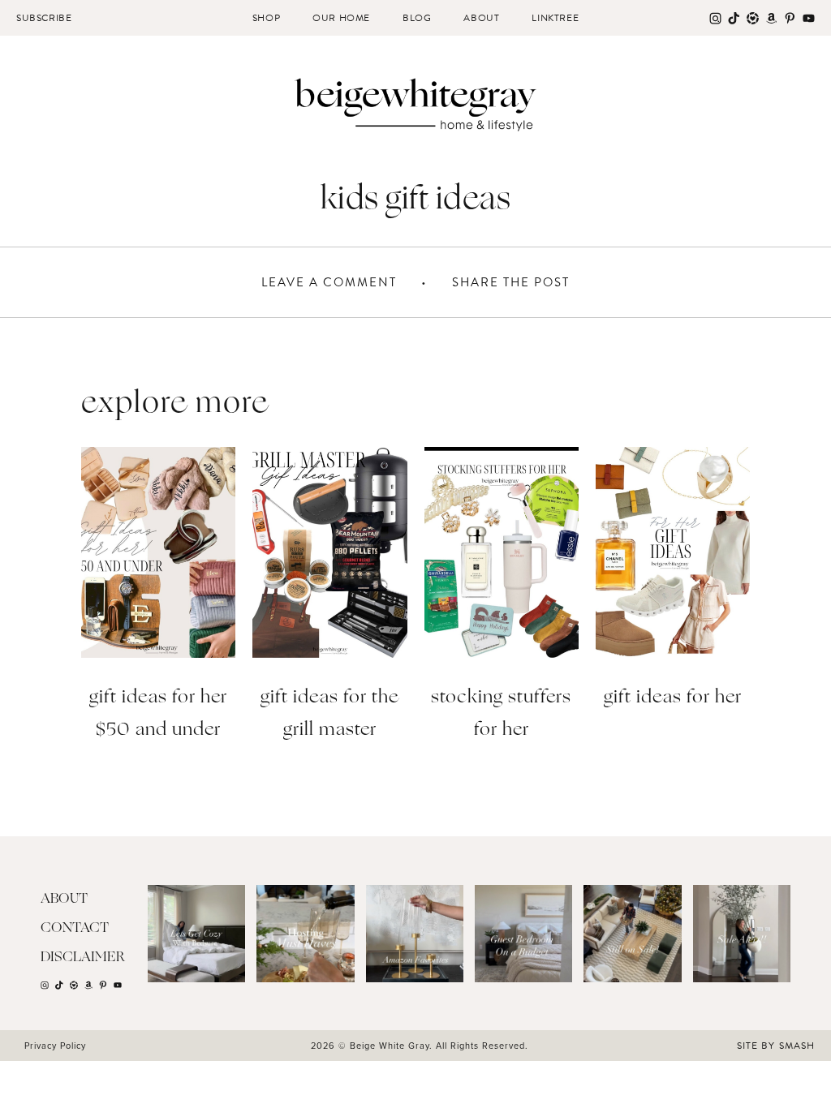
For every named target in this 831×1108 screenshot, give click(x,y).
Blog (417, 18)
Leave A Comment (329, 282)
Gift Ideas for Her (673, 698)
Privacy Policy (55, 1045)
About (481, 18)
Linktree (555, 18)
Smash (797, 1045)
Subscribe (43, 18)
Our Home (341, 18)
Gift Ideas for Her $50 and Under (158, 714)
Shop (266, 18)
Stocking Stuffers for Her (501, 714)
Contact (75, 928)
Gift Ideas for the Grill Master (329, 714)
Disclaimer (83, 957)
